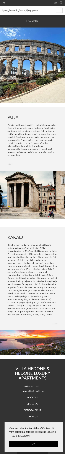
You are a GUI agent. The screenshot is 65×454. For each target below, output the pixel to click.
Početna (32, 397)
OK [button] (33, 444)
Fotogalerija (32, 410)
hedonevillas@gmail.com (32, 391)
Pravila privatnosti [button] (20, 436)
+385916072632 (32, 387)
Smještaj (32, 404)
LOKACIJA (32, 416)
